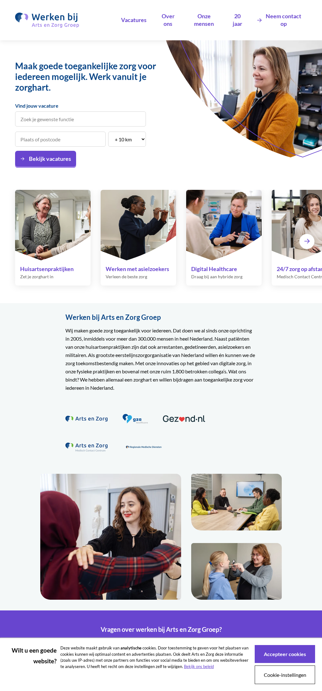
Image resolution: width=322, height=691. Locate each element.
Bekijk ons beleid (199, 666)
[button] (306, 241)
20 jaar (237, 20)
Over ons (168, 20)
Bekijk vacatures (50, 158)
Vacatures (134, 19)
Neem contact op (283, 20)
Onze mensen (204, 20)
